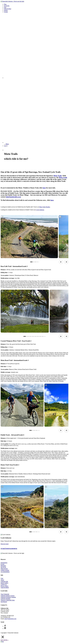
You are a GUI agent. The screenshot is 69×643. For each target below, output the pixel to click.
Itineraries (3, 565)
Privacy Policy (4, 586)
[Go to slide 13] (45, 336)
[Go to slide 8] (37, 336)
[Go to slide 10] (40, 336)
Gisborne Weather (5, 598)
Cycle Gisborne (40, 209)
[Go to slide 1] (31, 261)
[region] (34, 239)
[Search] (36, 78)
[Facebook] (5, 626)
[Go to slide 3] (35, 261)
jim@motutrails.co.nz (13, 197)
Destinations (4, 562)
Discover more (4, 544)
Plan (5, 4)
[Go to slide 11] (42, 336)
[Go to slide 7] (35, 336)
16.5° (6, 146)
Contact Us (4, 584)
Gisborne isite (4, 581)
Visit (2, 578)
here (44, 188)
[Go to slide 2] (33, 261)
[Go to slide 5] (38, 261)
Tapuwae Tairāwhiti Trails (8, 600)
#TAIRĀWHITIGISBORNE (9, 548)
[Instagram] (5, 628)
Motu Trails (58, 176)
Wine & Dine (7, 9)
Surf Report (4, 601)
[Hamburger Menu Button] (4, 144)
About (2, 580)
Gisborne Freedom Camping (8, 597)
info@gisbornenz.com (10, 618)
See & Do (6, 5)
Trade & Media (5, 587)
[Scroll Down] (3, 168)
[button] (34, 637)
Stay (5, 7)
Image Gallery (4, 583)
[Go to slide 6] (33, 336)
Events (6, 12)
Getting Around (5, 570)
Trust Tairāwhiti (5, 594)
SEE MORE (4, 640)
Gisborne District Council (7, 595)
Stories (6, 10)
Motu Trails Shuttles (44, 207)
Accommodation (5, 571)
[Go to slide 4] (37, 261)
